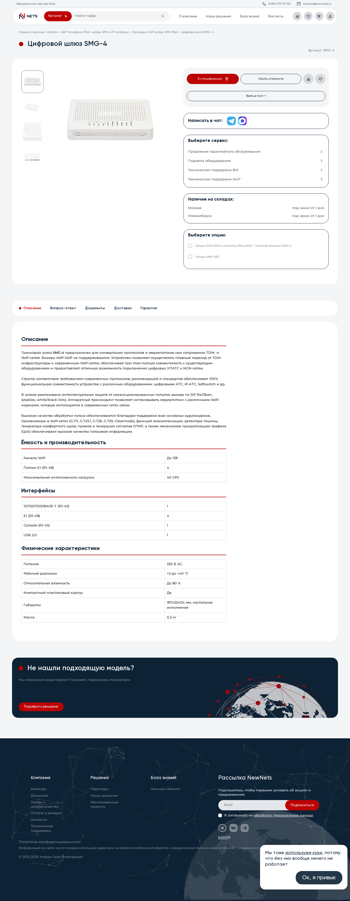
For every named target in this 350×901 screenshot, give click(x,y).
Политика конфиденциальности (50, 842)
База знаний (249, 16)
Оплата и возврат (46, 813)
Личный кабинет (165, 789)
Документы (95, 308)
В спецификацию (210, 79)
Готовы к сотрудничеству (44, 804)
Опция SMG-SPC (207, 256)
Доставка (122, 308)
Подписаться (302, 805)
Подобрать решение (41, 706)
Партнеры (99, 789)
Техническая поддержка (42, 828)
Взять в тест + (256, 96)
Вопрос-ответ (63, 308)
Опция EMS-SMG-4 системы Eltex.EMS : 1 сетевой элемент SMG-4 (243, 245)
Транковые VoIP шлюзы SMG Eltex (155, 32)
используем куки (303, 853)
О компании (188, 16)
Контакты (275, 16)
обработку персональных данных (283, 815)
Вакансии (39, 796)
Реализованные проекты (104, 804)
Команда (38, 789)
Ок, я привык (319, 878)
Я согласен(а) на (268, 815)
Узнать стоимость (271, 78)
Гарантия (148, 308)
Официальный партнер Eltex (28, 16)
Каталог (52, 32)
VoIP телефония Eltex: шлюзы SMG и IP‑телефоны (95, 32)
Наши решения (218, 16)
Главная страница (31, 32)
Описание (32, 308)
